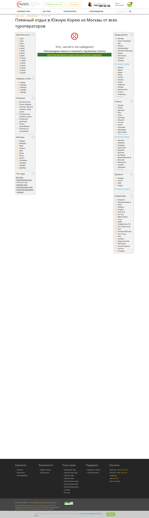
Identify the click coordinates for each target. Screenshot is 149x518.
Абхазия (121, 120)
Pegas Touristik (123, 241)
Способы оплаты (93, 473)
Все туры (19, 177)
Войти (117, 3)
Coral (120, 219)
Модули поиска (45, 470)
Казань (120, 46)
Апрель (22, 148)
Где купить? (74, 4)
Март (21, 146)
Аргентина (122, 148)
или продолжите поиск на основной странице (74, 54)
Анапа (120, 82)
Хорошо (110, 514)
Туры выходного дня (24, 187)
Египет (120, 108)
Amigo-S (121, 209)
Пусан (120, 180)
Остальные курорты (122, 189)
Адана (120, 70)
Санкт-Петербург (124, 41)
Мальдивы (122, 130)
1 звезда (22, 92)
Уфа (119, 43)
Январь (22, 141)
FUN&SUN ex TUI (124, 224)
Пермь (120, 53)
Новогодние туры (70, 470)
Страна (118, 101)
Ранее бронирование (24, 190)
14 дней (22, 68)
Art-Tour (121, 214)
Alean (120, 205)
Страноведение (22, 475)
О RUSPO (20, 470)
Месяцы (20, 137)
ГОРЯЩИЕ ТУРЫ (23, 11)
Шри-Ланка (122, 132)
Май (21, 151)
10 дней (22, 58)
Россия (120, 122)
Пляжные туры (69, 475)
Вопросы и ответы (93, 470)
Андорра (121, 145)
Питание (20, 98)
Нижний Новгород (125, 51)
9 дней (22, 55)
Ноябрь (22, 165)
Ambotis (121, 207)
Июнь (21, 153)
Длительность (23, 34)
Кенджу (121, 178)
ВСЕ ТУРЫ (47, 11)
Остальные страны (122, 137)
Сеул (119, 183)
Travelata (121, 251)
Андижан (121, 84)
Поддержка (113, 475)
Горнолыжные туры (24, 180)
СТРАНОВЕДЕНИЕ (96, 11)
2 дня (21, 38)
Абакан (120, 67)
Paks (119, 236)
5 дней (22, 46)
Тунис (120, 115)
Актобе (120, 77)
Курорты (119, 174)
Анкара (120, 87)
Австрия (121, 140)
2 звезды (22, 90)
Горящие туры (21, 185)
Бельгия (121, 152)
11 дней (22, 60)
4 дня (21, 43)
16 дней (22, 73)
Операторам (44, 473)
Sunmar (121, 248)
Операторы (120, 196)
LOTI (119, 229)
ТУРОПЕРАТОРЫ (69, 11)
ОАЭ (119, 112)
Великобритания (124, 157)
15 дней (22, 70)
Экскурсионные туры (71, 481)
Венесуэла (122, 162)
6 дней (22, 48)
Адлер (120, 72)
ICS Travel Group (124, 226)
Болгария (121, 155)
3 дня (21, 41)
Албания (121, 143)
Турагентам (21, 473)
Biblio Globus (123, 217)
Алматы (121, 80)
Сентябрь (23, 160)
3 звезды (22, 87)
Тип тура (20, 173)
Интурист (121, 200)
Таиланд (121, 117)
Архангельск (123, 89)
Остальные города (122, 64)
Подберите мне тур (54, 4)
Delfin (120, 222)
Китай (120, 125)
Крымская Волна (124, 202)
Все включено (24, 102)
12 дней (22, 63)
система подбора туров (36, 502)
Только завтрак (25, 104)
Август (21, 158)
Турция (120, 105)
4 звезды (22, 85)
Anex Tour (121, 212)
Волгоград (122, 55)
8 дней (22, 53)
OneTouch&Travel (124, 231)
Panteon (121, 239)
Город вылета (121, 34)
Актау (120, 75)
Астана (120, 92)
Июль (21, 155)
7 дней (22, 51)
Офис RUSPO (113, 478)
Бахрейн (121, 150)
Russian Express (124, 246)
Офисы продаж (114, 481)
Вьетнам (121, 110)
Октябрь (22, 163)
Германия (121, 167)
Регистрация (119, 5)
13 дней (22, 65)
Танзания (121, 127)
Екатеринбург (123, 48)
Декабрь (22, 168)
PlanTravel (122, 244)
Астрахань (122, 94)
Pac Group (122, 234)
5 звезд (22, 82)
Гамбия (121, 165)
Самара (121, 60)
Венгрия (121, 160)
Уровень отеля (23, 78)
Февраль (22, 143)
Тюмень (121, 58)
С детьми (19, 192)
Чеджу (120, 185)
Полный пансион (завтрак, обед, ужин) (26, 109)
